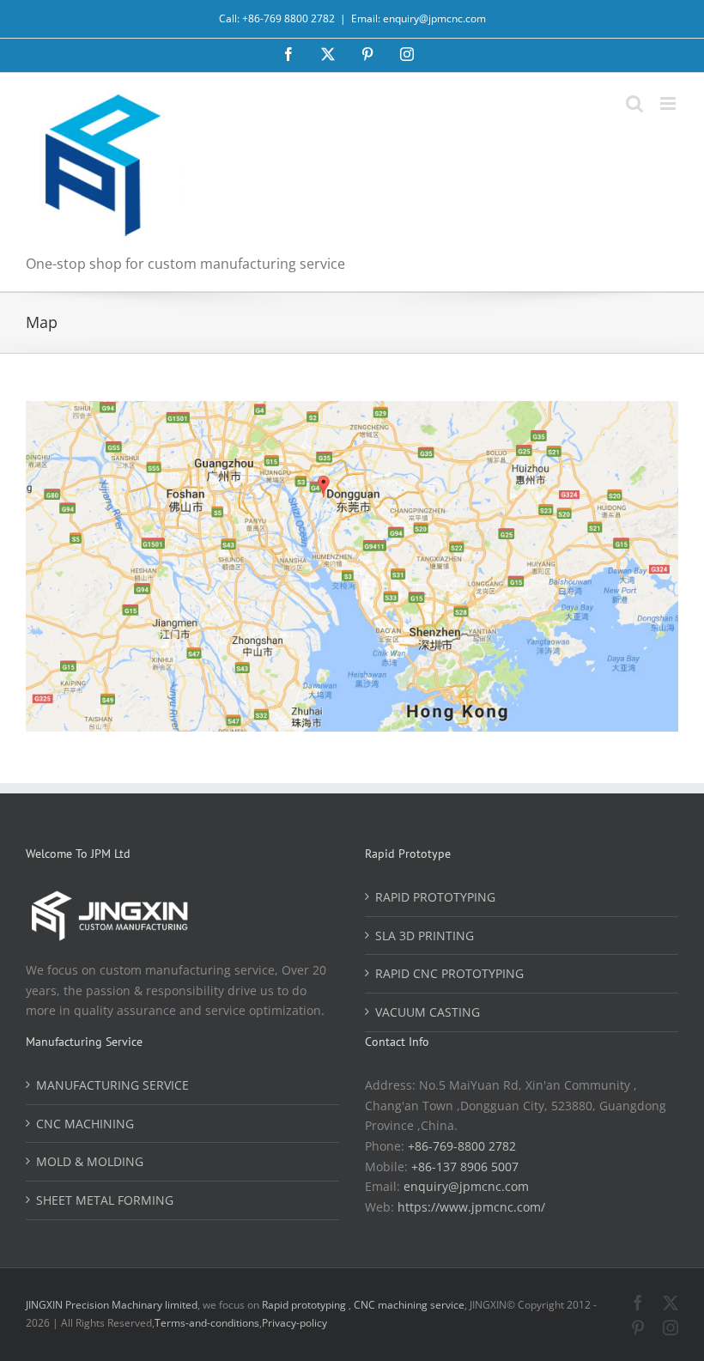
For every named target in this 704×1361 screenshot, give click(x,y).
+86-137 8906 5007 (465, 1166)
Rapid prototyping (305, 1304)
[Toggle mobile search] (634, 103)
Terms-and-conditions (207, 1322)
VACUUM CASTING (427, 1012)
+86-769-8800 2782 (462, 1146)
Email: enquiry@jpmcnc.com (418, 18)
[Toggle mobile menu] (669, 103)
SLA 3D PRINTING (424, 935)
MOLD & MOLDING (89, 1161)
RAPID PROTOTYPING (435, 897)
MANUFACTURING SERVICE (112, 1085)
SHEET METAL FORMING (104, 1200)
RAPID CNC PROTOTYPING (449, 973)
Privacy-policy (294, 1322)
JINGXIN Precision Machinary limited (111, 1304)
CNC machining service (409, 1304)
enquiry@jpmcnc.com (466, 1186)
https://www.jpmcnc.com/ (471, 1207)
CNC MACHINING (85, 1123)
